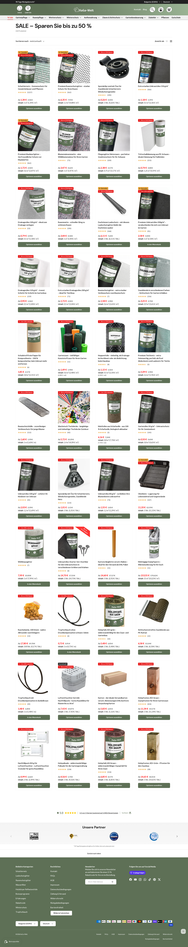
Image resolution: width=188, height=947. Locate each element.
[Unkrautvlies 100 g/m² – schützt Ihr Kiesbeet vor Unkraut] (34, 475)
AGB (52, 880)
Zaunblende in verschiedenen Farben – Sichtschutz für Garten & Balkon (154, 291)
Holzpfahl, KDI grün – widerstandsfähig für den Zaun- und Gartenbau (113, 633)
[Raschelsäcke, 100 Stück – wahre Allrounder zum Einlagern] (34, 611)
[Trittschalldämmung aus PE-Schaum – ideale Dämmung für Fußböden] (154, 135)
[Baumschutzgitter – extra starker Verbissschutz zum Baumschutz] (114, 271)
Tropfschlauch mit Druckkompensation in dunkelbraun (33, 699)
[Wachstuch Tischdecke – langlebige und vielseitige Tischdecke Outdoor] (74, 407)
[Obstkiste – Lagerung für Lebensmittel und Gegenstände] (154, 475)
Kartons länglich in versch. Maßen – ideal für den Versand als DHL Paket (113, 563)
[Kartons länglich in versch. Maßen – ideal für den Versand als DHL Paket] (114, 543)
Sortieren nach (22, 41)
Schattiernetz (21, 871)
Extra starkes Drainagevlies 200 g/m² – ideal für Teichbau (73, 291)
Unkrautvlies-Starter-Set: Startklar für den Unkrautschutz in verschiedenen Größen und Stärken (73, 565)
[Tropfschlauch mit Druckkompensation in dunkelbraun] (34, 679)
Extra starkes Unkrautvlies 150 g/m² (153, 86)
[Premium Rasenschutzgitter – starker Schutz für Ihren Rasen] (74, 67)
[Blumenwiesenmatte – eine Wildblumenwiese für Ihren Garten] (74, 135)
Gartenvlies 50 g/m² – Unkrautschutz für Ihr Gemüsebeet (153, 427)
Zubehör (152, 17)
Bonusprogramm (22, 894)
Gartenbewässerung (134, 17)
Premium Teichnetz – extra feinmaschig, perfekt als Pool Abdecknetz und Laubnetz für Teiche (154, 358)
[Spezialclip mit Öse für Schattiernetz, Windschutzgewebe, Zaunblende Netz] (74, 475)
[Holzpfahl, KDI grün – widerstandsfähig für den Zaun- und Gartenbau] (114, 611)
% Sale (10, 17)
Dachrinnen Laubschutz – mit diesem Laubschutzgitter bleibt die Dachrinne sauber (113, 225)
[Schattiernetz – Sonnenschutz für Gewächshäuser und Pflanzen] (34, 67)
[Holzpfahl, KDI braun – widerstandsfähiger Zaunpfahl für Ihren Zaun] (114, 744)
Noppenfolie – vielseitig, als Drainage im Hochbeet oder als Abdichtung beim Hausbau (113, 358)
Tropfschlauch (21, 912)
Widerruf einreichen (61, 913)
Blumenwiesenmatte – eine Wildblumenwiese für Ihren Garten (73, 155)
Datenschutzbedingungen (60, 889)
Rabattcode (20, 903)
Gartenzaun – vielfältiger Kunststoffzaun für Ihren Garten (72, 356)
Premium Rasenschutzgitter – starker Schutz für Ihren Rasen (74, 87)
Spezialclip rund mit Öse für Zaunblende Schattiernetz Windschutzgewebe (109, 89)
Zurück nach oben (94, 853)
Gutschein (176, 17)
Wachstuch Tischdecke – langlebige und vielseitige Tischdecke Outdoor (73, 427)
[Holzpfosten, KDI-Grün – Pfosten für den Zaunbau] (154, 744)
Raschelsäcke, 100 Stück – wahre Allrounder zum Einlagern (32, 631)
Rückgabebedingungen (59, 903)
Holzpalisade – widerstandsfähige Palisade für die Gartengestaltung (72, 764)
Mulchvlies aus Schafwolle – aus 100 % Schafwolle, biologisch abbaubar (113, 427)
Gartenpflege (21, 17)
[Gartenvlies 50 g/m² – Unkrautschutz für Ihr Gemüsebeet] (154, 407)
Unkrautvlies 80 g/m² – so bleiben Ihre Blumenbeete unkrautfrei (114, 495)
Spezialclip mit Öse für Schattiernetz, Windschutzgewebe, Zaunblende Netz (74, 496)
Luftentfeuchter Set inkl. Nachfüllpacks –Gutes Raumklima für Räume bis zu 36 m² (73, 701)
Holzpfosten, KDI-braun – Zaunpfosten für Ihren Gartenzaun (153, 699)
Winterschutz (73, 17)
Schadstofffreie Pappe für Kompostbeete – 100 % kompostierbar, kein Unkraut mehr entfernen (32, 359)
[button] (169, 9)
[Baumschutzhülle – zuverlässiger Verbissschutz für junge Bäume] (34, 407)
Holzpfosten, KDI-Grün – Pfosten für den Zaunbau (154, 764)
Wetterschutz (55, 17)
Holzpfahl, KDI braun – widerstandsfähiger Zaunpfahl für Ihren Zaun (112, 766)
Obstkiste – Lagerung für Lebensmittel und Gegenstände (151, 495)
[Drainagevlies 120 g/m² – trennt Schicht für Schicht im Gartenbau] (34, 271)
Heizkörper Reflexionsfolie (26, 889)
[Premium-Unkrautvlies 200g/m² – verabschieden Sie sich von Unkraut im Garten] (154, 203)
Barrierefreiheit (56, 907)
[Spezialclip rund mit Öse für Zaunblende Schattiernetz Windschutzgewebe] (114, 67)
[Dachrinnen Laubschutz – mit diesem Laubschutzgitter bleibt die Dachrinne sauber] (114, 203)
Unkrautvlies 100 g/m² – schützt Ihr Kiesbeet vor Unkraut (33, 495)
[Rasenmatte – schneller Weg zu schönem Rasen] (74, 203)
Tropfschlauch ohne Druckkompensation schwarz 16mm (73, 631)
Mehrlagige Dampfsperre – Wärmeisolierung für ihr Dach (150, 563)
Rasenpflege (38, 17)
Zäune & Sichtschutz (111, 17)
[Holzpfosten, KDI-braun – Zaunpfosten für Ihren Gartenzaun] (154, 679)
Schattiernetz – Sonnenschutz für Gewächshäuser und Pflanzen (32, 87)
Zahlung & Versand (58, 894)
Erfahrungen (21, 898)
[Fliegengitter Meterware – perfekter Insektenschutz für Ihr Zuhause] (114, 135)
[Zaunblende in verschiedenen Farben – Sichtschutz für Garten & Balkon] (154, 271)
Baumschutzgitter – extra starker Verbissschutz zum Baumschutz (112, 291)
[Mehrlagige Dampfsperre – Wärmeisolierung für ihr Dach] (154, 543)
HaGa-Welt (23, 934)
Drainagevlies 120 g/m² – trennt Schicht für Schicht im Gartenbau (32, 291)
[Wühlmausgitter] (34, 543)
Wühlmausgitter (25, 562)
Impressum (54, 885)
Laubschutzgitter (23, 876)
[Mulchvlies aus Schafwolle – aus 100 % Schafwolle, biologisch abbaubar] (114, 407)
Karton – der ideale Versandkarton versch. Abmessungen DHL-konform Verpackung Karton (113, 701)
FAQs (52, 876)
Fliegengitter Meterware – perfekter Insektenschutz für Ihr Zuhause (114, 155)
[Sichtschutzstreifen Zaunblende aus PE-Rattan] (154, 611)
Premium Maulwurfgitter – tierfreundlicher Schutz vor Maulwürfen (30, 157)
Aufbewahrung (90, 17)
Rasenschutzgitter (23, 880)
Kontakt (53, 871)
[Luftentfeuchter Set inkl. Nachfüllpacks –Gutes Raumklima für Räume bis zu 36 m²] (74, 679)
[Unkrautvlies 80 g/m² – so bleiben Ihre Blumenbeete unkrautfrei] (114, 475)
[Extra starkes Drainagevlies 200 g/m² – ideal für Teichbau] (74, 271)
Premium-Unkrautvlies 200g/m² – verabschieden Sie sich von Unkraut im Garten (153, 225)
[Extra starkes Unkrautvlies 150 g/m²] (154, 67)
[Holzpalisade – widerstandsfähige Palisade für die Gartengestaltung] (74, 744)
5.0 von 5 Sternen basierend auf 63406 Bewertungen (99, 813)
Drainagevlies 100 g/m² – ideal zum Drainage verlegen (32, 223)
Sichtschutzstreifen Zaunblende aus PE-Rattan (153, 631)
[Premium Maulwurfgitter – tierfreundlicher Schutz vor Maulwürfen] (34, 135)
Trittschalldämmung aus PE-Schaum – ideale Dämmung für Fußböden (154, 155)
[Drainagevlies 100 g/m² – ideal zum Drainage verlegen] (34, 203)
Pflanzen (165, 17)
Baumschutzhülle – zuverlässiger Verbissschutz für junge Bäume (32, 427)
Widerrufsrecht (56, 898)
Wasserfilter (21, 885)
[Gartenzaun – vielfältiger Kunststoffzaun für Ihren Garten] (74, 336)
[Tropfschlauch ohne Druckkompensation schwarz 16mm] (74, 611)
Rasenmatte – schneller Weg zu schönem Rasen (71, 223)
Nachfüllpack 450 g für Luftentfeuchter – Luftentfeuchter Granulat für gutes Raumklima (33, 766)
